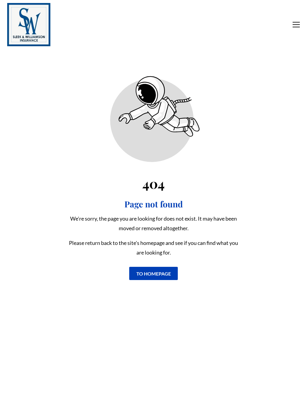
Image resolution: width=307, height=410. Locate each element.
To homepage (153, 273)
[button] (296, 24)
